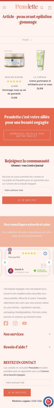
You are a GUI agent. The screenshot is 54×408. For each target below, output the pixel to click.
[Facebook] (6, 323)
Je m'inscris (27, 200)
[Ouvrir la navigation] (4, 7)
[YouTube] (24, 323)
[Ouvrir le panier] (49, 7)
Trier (26, 40)
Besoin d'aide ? (15, 346)
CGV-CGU (37, 401)
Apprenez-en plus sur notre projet (27, 135)
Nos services (14, 334)
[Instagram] (15, 323)
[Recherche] (41, 7)
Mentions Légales (21, 401)
